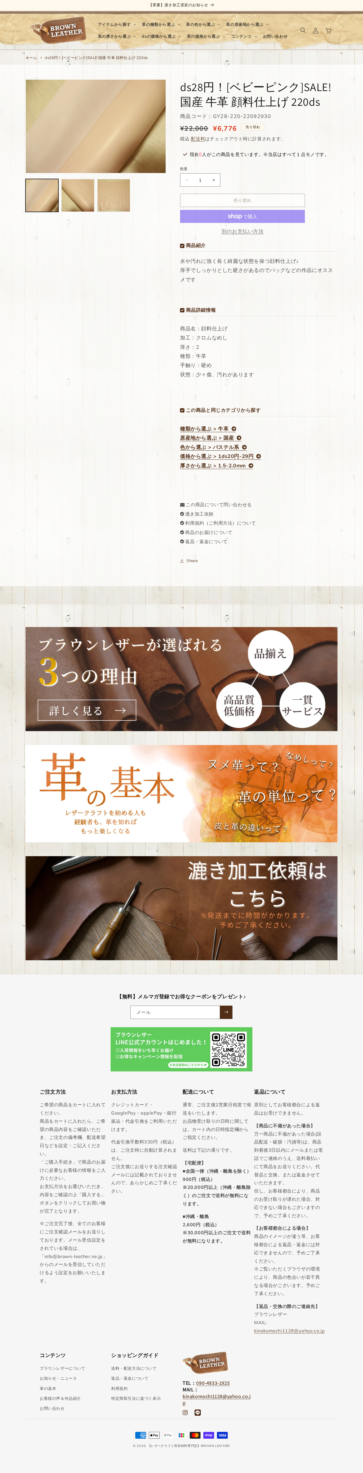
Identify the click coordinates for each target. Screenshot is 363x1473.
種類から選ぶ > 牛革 (204, 428)
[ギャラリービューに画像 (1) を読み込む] (42, 195)
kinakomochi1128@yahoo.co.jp (289, 1330)
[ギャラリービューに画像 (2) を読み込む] (77, 195)
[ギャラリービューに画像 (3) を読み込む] (113, 195)
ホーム (31, 57)
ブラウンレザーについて (62, 1368)
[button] (116, 24)
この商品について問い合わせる (219, 504)
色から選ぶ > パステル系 (209, 447)
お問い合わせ (52, 1408)
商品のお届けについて (208, 532)
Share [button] (192, 560)
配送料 (198, 139)
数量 (184, 168)
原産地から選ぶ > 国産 (207, 437)
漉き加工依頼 (199, 514)
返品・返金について (206, 541)
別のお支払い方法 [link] (242, 231)
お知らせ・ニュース (58, 1378)
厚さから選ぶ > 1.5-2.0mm (213, 465)
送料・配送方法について (134, 1368)
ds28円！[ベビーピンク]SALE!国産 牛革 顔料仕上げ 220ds (96, 57)
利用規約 (119, 1388)
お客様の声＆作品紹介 (60, 1398)
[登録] (226, 1012)
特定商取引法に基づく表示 (136, 1398)
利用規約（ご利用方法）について (220, 523)
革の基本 (48, 1388)
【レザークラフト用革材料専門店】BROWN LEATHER (189, 1446)
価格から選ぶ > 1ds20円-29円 (217, 456)
